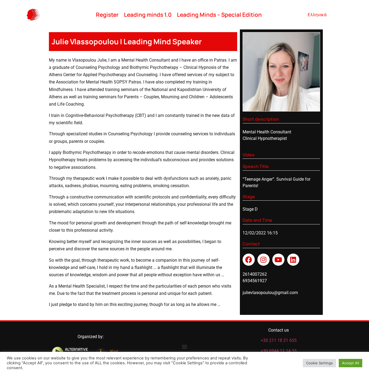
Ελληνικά (317, 14)
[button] (184, 346)
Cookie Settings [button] (319, 363)
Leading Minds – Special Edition (219, 14)
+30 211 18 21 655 (279, 340)
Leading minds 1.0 (148, 14)
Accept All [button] (350, 363)
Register (107, 14)
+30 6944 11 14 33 (279, 350)
